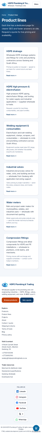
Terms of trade (7, 329)
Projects (5, 317)
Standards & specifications (11, 371)
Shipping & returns (8, 326)
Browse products (10, 300)
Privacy (21, 429)
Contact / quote (7, 323)
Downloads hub (7, 377)
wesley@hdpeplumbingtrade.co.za (14, 358)
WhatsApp (23, 419)
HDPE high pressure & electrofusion (17, 88)
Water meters (13, 202)
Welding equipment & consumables (17, 127)
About (4, 320)
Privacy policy (7, 335)
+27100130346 (7, 353)
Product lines (6, 314)
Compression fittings (17, 238)
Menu (36, 4)
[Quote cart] (36, 428)
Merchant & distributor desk (12, 368)
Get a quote (27, 300)
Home (4, 15)
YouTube (22, 408)
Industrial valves (15, 167)
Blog (3, 332)
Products (5, 311)
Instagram (22, 397)
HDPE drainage (14, 51)
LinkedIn (22, 391)
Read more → (11, 75)
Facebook (22, 403)
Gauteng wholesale (8, 374)
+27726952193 (7, 355)
